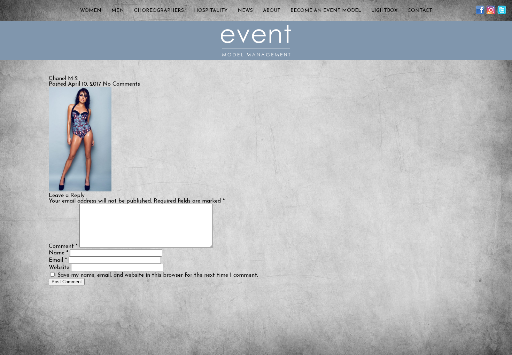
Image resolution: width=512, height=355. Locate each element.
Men (117, 10)
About (271, 10)
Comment (63, 246)
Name (58, 253)
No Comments (121, 84)
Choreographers (159, 10)
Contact (420, 10)
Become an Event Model (325, 10)
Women (90, 10)
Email (58, 260)
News (245, 10)
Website (59, 267)
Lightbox (384, 10)
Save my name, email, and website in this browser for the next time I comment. (157, 275)
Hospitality (210, 10)
